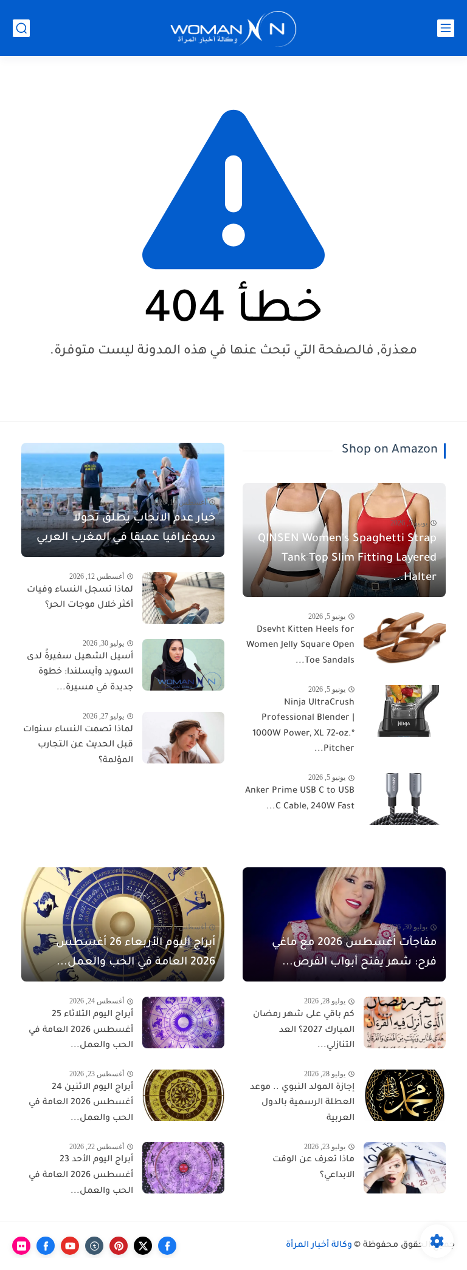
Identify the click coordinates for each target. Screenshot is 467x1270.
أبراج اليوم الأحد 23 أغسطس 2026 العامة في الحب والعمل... (81, 1175)
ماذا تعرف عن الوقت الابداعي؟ (313, 1168)
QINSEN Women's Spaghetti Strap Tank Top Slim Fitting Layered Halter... (347, 558)
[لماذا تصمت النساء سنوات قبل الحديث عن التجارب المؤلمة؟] (183, 737)
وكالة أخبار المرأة (319, 1246)
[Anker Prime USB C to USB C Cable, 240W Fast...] (405, 799)
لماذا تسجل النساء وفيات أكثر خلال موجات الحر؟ (80, 598)
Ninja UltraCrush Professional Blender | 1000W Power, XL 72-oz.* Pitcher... (303, 726)
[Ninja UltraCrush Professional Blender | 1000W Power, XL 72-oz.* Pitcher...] (405, 711)
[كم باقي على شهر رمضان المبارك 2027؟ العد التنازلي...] (405, 1022)
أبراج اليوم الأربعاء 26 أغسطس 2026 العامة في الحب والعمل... (135, 953)
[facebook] (167, 1246)
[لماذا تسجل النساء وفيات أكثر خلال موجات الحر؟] (183, 598)
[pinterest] (118, 1246)
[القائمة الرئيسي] (446, 28)
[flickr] (21, 1246)
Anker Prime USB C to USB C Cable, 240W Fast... (300, 799)
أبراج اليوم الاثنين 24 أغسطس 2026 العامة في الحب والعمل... (81, 1103)
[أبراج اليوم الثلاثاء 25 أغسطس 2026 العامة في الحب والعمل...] (183, 1022)
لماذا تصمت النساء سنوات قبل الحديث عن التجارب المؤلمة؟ (78, 745)
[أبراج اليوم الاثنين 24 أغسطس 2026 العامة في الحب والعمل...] (183, 1095)
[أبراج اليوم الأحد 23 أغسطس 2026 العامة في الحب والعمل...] (183, 1167)
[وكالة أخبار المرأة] (233, 28)
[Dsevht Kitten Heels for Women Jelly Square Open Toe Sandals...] (405, 638)
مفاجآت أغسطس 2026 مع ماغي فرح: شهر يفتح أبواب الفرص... (354, 953)
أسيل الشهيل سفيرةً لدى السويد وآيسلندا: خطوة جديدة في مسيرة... (80, 672)
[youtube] (70, 1246)
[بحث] (21, 28)
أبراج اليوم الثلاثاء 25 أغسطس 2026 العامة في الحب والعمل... (81, 1030)
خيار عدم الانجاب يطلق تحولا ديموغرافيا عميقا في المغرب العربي (125, 528)
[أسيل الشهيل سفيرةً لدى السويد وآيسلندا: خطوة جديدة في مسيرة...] (183, 665)
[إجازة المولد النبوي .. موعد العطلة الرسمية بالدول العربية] (405, 1095)
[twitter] (143, 1246)
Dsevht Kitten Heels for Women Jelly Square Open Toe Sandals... (300, 646)
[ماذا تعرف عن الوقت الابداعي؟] (405, 1167)
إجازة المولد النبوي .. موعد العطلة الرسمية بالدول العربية (302, 1103)
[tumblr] (94, 1246)
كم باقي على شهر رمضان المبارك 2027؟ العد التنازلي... (304, 1030)
